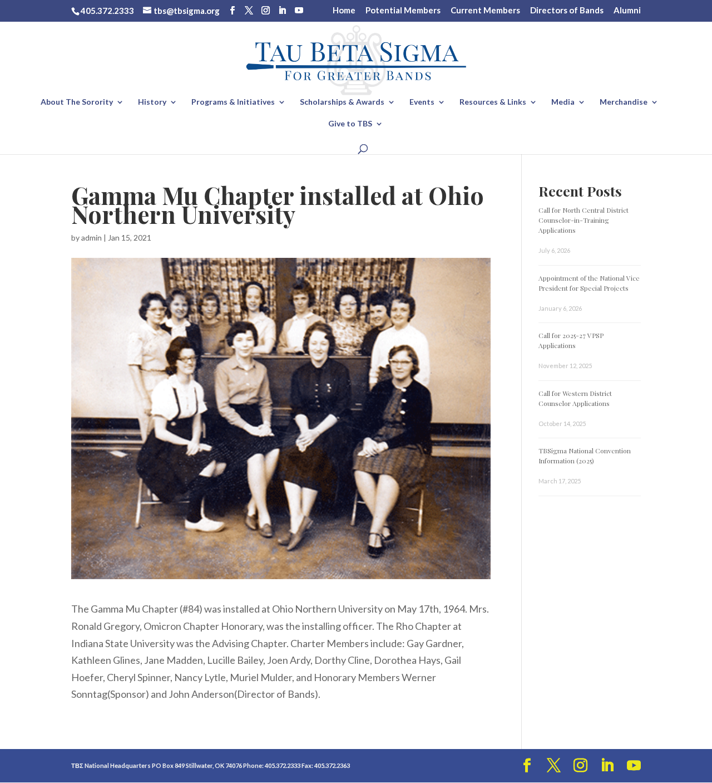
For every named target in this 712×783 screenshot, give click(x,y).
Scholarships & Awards (342, 102)
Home (344, 10)
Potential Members (403, 10)
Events (421, 102)
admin (91, 237)
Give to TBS (350, 124)
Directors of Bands (567, 10)
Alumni (627, 10)
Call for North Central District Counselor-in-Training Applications (583, 219)
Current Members (485, 10)
